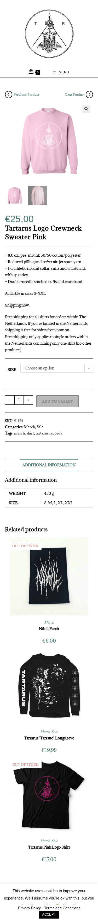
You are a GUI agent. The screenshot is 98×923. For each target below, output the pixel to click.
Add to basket (57, 401)
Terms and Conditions (62, 908)
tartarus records (49, 433)
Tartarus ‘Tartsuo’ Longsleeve (49, 738)
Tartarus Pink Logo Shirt (49, 847)
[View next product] (89, 94)
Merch (29, 427)
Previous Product (26, 94)
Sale (40, 427)
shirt (30, 433)
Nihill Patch (49, 628)
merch (19, 433)
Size (12, 369)
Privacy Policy (29, 908)
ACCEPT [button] (49, 914)
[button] (86, 109)
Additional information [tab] (49, 465)
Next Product (74, 94)
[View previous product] (8, 94)
